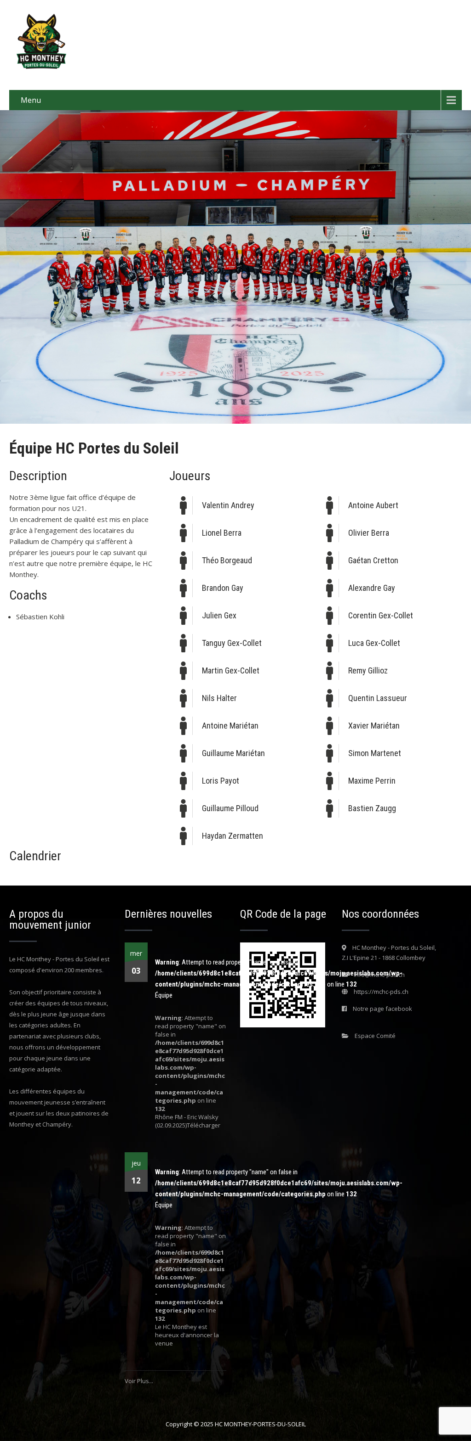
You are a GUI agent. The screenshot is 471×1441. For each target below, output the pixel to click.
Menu (31, 100)
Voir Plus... (139, 1381)
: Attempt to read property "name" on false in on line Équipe (278, 978)
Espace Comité (375, 1036)
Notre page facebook (382, 1008)
